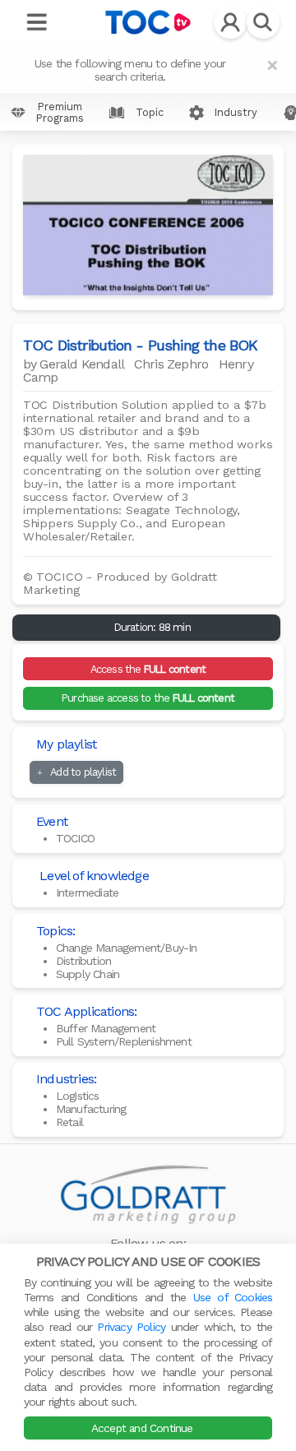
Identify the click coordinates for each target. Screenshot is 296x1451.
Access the (148, 669)
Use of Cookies (233, 1297)
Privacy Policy (131, 1326)
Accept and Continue (144, 1428)
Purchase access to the (148, 698)
